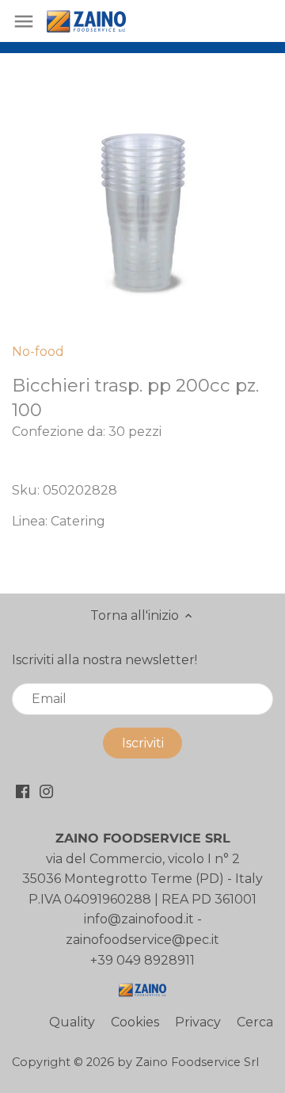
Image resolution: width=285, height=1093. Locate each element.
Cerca (255, 1022)
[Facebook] (22, 791)
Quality (72, 1022)
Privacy (198, 1022)
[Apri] (24, 21)
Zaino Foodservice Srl (197, 1062)
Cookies (135, 1022)
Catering (78, 521)
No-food (38, 351)
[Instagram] (46, 791)
